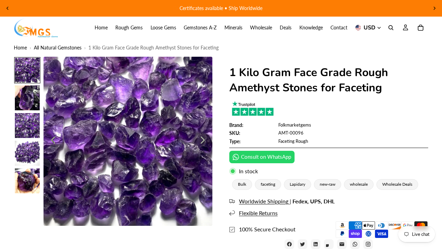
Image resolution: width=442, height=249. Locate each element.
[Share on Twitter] (302, 244)
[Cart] (420, 27)
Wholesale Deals (397, 184)
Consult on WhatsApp (266, 157)
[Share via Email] (342, 244)
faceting (268, 184)
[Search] (390, 27)
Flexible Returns (258, 213)
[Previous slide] (7, 8)
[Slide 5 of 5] (27, 180)
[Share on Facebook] (289, 244)
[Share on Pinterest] (329, 244)
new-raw (327, 184)
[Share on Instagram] (368, 244)
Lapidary (297, 184)
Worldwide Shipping (264, 201)
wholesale (359, 184)
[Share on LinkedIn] (315, 244)
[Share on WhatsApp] (355, 244)
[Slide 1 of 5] (27, 70)
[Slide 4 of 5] (27, 153)
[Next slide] (434, 8)
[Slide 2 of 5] (27, 97)
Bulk (242, 184)
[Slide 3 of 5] (27, 125)
